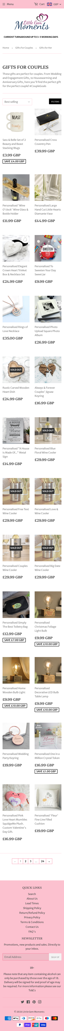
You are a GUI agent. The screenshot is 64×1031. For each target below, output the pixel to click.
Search (32, 894)
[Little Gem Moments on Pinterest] (34, 1002)
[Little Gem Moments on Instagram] (39, 1002)
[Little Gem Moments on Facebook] (28, 1002)
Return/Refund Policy (32, 912)
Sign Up (55, 957)
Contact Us (32, 926)
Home (6, 47)
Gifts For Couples (24, 47)
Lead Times (32, 903)
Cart (42, 4)
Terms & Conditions (32, 922)
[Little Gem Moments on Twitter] (22, 1002)
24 (42, 861)
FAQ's (32, 931)
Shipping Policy (32, 908)
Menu (10, 4)
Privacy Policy (32, 917)
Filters (55, 101)
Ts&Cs (32, 990)
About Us (32, 898)
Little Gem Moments (33, 1011)
